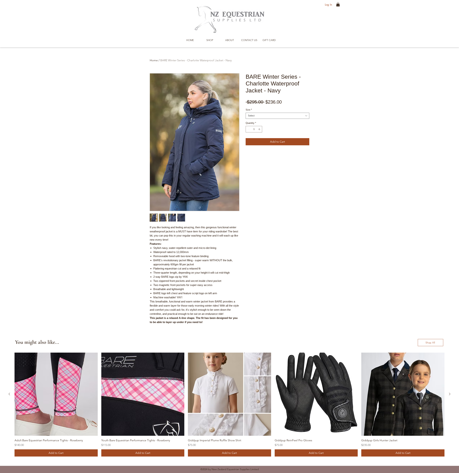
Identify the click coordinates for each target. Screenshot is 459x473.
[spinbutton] (253, 129)
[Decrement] (248, 129)
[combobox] (277, 116)
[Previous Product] (9, 394)
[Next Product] (450, 394)
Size (249, 109)
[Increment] (259, 129)
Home (154, 60)
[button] (338, 4)
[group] (229, 404)
